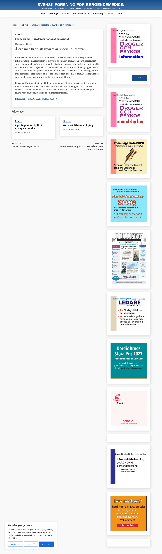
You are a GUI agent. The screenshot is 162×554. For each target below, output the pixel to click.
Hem (42, 13)
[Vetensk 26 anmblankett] (129, 126)
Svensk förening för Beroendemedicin (81, 4)
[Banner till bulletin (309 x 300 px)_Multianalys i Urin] (129, 425)
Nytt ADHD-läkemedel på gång (78, 125)
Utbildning (98, 13)
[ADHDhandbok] (129, 483)
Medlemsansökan (81, 13)
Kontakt (66, 13)
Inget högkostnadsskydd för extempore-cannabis (28, 127)
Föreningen (53, 13)
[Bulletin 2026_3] (129, 283)
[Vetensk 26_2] (129, 62)
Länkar (109, 13)
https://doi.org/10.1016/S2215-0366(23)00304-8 (36, 99)
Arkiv (119, 13)
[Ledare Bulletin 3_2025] (129, 221)
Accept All (46, 544)
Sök (139, 78)
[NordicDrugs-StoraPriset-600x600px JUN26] (129, 378)
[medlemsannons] (129, 530)
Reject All (31, 544)
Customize (15, 544)
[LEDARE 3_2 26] (129, 330)
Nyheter (18, 34)
